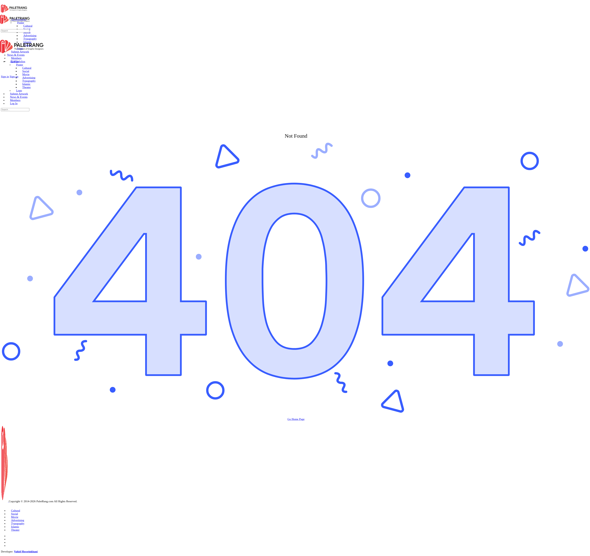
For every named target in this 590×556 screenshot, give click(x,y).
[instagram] (9, 539)
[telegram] (9, 542)
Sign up (14, 76)
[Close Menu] (2, 55)
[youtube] (9, 545)
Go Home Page (296, 419)
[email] (9, 535)
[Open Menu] (2, 12)
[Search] (3, 73)
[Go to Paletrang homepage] (14, 12)
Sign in (5, 76)
